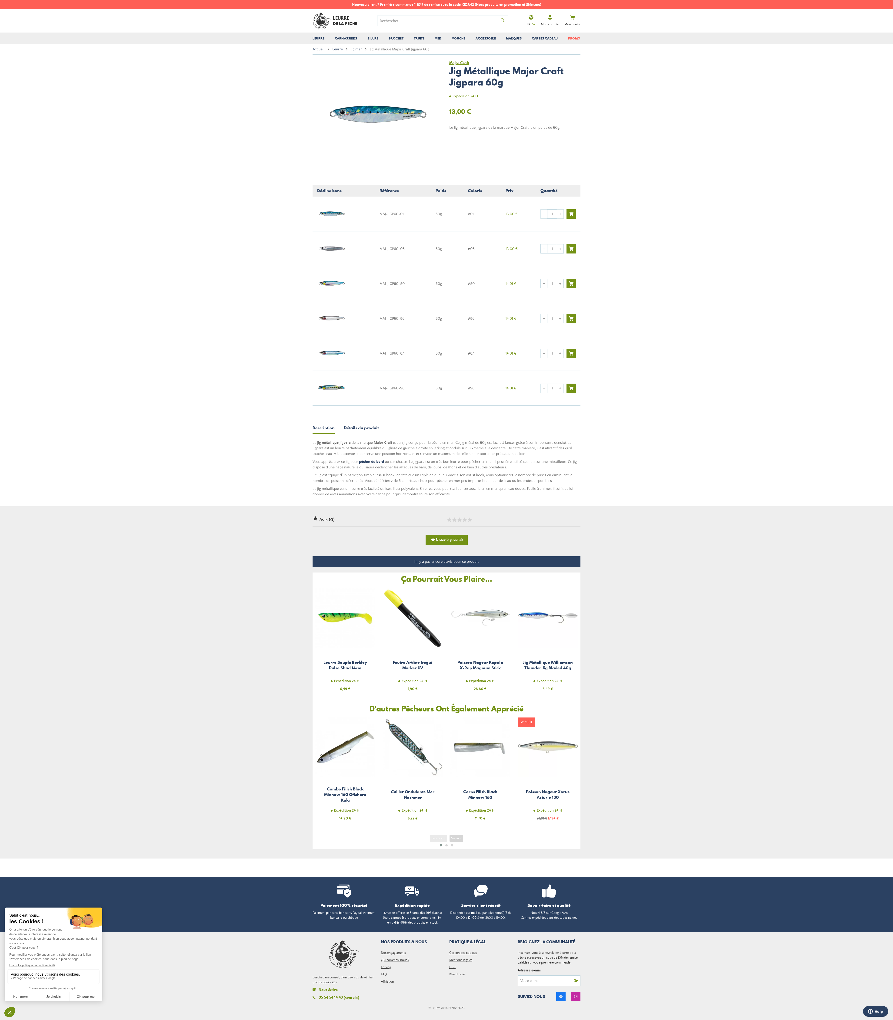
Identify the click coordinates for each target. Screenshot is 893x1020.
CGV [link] (452, 967)
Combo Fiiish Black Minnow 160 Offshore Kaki (345, 771)
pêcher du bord (371, 462)
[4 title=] (464, 520)
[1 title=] (449, 520)
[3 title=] (459, 520)
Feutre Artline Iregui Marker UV (413, 642)
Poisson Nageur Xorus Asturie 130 (548, 771)
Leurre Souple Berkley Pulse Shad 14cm (345, 642)
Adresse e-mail (530, 970)
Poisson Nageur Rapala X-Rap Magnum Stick (480, 642)
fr (528, 24)
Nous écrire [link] (328, 989)
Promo (574, 38)
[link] (561, 996)
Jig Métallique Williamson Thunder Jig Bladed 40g (548, 642)
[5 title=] (469, 520)
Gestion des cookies (463, 953)
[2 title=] (454, 520)
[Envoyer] (576, 980)
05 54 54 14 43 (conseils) (339, 997)
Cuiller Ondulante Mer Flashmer (413, 771)
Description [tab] (324, 428)
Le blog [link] (386, 967)
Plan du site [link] (457, 974)
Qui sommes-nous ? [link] (395, 960)
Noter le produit (446, 540)
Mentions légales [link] (460, 960)
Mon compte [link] (550, 24)
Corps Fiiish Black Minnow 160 (480, 771)
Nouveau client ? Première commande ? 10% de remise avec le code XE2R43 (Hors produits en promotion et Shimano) (446, 5)
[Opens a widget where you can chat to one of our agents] (875, 1012)
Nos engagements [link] (393, 953)
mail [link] (474, 913)
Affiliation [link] (387, 982)
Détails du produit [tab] (361, 428)
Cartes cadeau (545, 38)
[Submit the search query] (502, 21)
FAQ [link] (384, 974)
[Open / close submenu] (319, 38)
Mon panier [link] (572, 24)
